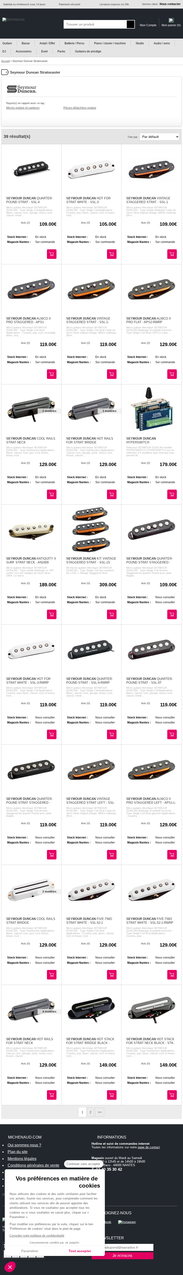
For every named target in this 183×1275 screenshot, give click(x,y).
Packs (61, 51)
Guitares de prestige (88, 51)
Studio (140, 43)
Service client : (161, 4)
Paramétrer (29, 1251)
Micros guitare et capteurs (23, 108)
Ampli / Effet (47, 43)
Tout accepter (80, 1251)
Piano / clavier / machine (110, 43)
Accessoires (23, 51)
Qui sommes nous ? (24, 1145)
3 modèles (109, 411)
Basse (26, 43)
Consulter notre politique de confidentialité (37, 1235)
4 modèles (49, 1011)
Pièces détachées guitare (79, 108)
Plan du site (18, 1152)
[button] (10, 1267)
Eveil (44, 51)
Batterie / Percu (74, 43)
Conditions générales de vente (33, 1165)
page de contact (149, 1147)
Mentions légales (22, 1159)
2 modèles (49, 411)
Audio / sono (162, 43)
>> (100, 1112)
